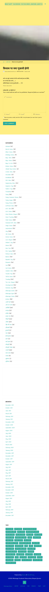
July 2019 (8, 467)
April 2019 (8, 476)
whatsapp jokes (37, 560)
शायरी (7, 350)
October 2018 (9, 493)
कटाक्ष (7, 311)
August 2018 (9, 498)
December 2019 (10, 453)
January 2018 (9, 513)
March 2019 (9, 479)
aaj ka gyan (9, 529)
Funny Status (18, 540)
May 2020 (8, 439)
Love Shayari (9, 240)
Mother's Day (9, 243)
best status (21, 532)
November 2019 (10, 456)
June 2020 (8, 436)
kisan (5, 85)
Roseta (24, 575)
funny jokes (9, 540)
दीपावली (8, 328)
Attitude (8, 146)
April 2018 (8, 507)
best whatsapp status (32, 532)
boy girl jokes (10, 534)
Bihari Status (9, 152)
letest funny (9, 548)
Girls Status (9, 212)
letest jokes (31, 548)
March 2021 (9, 414)
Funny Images (9, 200)
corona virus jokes (21, 537)
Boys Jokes (9, 158)
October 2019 (9, 459)
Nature (7, 245)
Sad (7, 265)
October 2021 (9, 408)
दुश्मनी (7, 330)
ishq (26, 546)
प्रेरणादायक (8, 336)
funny (7, 195)
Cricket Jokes (9, 172)
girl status (27, 540)
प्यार (7, 333)
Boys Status (9, 161)
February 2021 (9, 416)
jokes (30, 546)
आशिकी (7, 308)
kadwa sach (38, 546)
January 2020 (9, 450)
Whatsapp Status (10, 296)
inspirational (9, 228)
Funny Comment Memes (12, 197)
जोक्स (7, 322)
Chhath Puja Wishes (11, 169)
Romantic (8, 262)
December (8, 175)
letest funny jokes (21, 548)
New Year (8, 248)
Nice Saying (9, 251)
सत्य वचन (21, 71)
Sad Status (8, 268)
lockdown (30, 551)
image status (9, 546)
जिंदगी (7, 319)
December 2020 (10, 422)
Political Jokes (9, 254)
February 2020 (9, 448)
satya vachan (9, 85)
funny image (37, 537)
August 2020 (9, 431)
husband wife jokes (25, 543)
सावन (7, 356)
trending (17, 560)
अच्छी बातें (8, 62)
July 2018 (8, 501)
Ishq (7, 231)
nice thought (9, 557)
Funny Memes (9, 203)
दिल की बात (9, 325)
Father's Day (9, 189)
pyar (17, 557)
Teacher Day (9, 274)
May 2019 (8, 473)
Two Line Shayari (10, 282)
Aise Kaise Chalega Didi (30, 529)
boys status (38, 534)
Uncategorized (9, 285)
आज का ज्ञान (9, 305)
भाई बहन (8, 342)
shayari (40, 557)
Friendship (8, 192)
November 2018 (10, 490)
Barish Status (9, 149)
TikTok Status (9, 277)
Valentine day (9, 288)
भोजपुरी (7, 344)
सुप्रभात (7, 359)
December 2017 (10, 516)
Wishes (7, 299)
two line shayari (26, 560)
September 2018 (10, 496)
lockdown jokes (10, 554)
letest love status (11, 551)
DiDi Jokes (8, 180)
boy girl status (20, 534)
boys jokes (30, 534)
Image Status (9, 226)
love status (29, 554)
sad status (23, 557)
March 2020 (9, 445)
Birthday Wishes (10, 155)
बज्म (7, 339)
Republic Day (9, 260)
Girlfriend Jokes (10, 206)
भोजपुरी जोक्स (9, 347)
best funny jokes (11, 532)
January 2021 (9, 419)
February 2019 (9, 482)
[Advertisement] (24, 16)
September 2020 (10, 428)
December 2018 (10, 487)
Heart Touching (10, 217)
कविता (7, 313)
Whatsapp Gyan (10, 294)
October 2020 (9, 425)
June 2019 (8, 470)
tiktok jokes (9, 560)
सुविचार (7, 361)
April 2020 (8, 442)
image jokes (36, 543)
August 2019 (9, 465)
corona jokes (9, 537)
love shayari (20, 554)
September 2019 (10, 462)
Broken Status (9, 166)
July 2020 (8, 433)
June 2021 (8, 411)
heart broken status (12, 543)
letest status (22, 551)
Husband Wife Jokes (11, 223)
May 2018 (8, 504)
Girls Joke (8, 209)
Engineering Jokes (10, 183)
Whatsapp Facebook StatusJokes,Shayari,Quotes (24, 4)
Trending (8, 279)
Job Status (8, 234)
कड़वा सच (8, 316)
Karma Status (9, 237)
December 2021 (10, 405)
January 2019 (9, 484)
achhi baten (18, 529)
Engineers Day (9, 186)
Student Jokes (9, 271)
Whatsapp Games (10, 291)
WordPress (30, 575)
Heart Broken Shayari (11, 214)
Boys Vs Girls (9, 163)
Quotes (7, 257)
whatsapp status (10, 563)
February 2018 (9, 510)
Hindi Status (9, 220)
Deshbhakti (8, 178)
